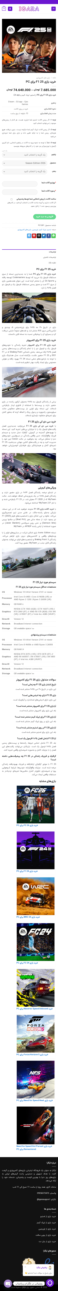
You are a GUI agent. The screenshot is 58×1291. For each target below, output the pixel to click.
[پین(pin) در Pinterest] (34, 236)
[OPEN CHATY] (8, 1284)
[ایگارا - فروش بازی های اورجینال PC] (29, 8)
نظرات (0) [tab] (52, 263)
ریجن (54, 171)
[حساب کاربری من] (10, 9)
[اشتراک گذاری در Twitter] (44, 236)
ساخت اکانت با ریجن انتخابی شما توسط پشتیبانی (36, 199)
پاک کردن (4, 151)
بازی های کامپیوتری (43, 77)
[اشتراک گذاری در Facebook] (48, 236)
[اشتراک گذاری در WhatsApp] (53, 236)
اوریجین (35, 229)
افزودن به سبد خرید (44, 216)
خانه (54, 77)
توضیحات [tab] (52, 252)
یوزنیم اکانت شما (49, 182)
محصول (53, 163)
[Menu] (53, 9)
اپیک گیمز (42, 229)
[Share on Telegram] (29, 236)
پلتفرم (54, 155)
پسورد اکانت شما (49, 191)
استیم (49, 229)
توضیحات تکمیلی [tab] (49, 257)
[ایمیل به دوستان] (39, 236)
